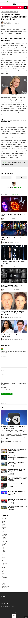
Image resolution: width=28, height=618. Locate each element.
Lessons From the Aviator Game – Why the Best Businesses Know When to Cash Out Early (17, 485)
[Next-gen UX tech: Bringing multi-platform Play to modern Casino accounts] (4, 492)
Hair (3, 548)
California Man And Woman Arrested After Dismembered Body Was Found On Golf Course (14, 313)
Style (3, 576)
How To (3, 553)
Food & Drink (5, 541)
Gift (3, 545)
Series (3, 570)
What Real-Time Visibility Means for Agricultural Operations (17, 450)
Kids (3, 554)
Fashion (4, 537)
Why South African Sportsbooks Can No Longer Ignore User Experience (17, 477)
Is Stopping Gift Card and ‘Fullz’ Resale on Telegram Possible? (13, 427)
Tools (3, 580)
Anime (3, 521)
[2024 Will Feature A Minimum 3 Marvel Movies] (14, 228)
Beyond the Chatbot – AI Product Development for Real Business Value (17, 456)
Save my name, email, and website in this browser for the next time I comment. (13, 384)
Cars (3, 528)
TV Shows (4, 584)
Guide (3, 547)
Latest (14, 4)
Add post (25, 7)
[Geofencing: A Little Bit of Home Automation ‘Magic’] (4, 464)
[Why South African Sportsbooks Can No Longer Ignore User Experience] (4, 478)
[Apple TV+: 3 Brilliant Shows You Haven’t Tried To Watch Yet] (14, 275)
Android (4, 518)
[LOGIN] (20, 7)
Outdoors (4, 566)
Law (3, 556)
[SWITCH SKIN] (18, 7)
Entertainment (5, 535)
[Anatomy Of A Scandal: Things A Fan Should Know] (14, 252)
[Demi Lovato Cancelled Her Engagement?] (14, 326)
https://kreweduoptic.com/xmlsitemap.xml (10, 599)
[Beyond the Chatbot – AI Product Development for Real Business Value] (4, 457)
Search (25, 403)
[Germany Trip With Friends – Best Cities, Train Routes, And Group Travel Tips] (4, 471)
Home (3, 551)
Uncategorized (5, 586)
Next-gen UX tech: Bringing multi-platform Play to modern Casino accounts (16, 493)
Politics (3, 569)
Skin (3, 573)
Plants (3, 567)
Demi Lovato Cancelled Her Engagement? (10, 335)
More (6, 438)
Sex (3, 571)
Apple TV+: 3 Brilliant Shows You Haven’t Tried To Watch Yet (11, 285)
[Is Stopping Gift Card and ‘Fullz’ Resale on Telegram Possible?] (14, 417)
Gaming (4, 543)
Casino (3, 530)
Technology (4, 577)
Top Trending (13, 194)
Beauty (3, 522)
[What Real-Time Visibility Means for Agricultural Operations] (4, 451)
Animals (4, 520)
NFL (3, 564)
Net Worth (4, 563)
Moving (3, 561)
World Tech (4, 587)
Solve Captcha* (4, 387)
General (4, 544)
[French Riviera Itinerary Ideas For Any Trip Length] (4, 507)
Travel (3, 583)
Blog (2, 424)
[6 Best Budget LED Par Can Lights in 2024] (14, 204)
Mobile (3, 557)
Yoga (3, 589)
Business (4, 527)
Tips (3, 579)
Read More (4, 445)
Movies (3, 560)
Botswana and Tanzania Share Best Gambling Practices (17, 500)
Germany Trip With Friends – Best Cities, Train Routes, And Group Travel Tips (16, 470)
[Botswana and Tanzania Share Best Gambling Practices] (4, 501)
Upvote (6, 177)
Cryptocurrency (5, 532)
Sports (3, 574)
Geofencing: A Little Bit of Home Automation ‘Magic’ (16, 463)
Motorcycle (4, 558)
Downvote (21, 177)
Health (3, 550)
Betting (3, 524)
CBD (3, 531)
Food (3, 540)
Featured (4, 538)
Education (4, 534)
